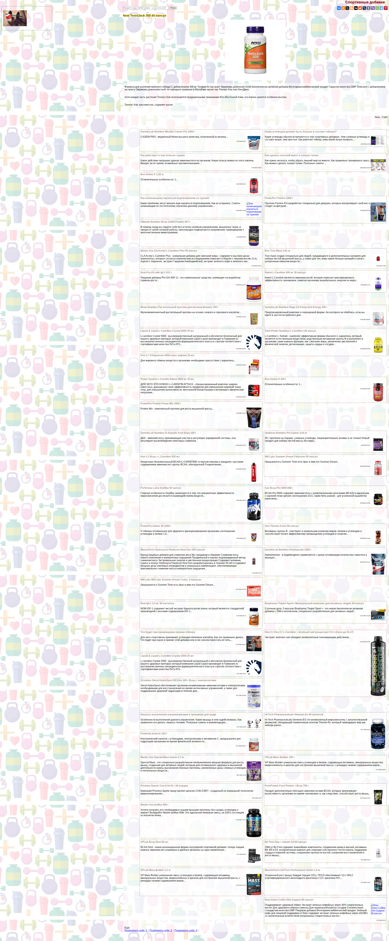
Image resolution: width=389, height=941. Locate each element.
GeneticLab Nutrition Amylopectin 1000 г (288, 549)
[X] (347, 8)
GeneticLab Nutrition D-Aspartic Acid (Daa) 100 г (168, 433)
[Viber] (373, 8)
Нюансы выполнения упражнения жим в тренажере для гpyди (178, 714)
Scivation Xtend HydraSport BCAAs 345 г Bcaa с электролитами (178, 680)
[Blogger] (351, 8)
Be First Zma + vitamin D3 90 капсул (285, 842)
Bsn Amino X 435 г (275, 379)
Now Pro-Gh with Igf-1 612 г (156, 272)
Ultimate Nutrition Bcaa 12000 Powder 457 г (165, 221)
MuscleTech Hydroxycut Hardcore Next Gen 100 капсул (173, 549)
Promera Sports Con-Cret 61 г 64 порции (164, 785)
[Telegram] (381, 8)
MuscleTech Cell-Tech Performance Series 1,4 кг (292, 870)
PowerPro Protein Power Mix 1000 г (161, 403)
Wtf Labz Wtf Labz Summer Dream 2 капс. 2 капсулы (171, 579)
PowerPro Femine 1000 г (279, 198)
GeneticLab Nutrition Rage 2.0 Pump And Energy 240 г (296, 307)
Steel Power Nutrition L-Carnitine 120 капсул (290, 331)
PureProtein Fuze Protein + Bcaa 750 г (287, 785)
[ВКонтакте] (339, 8)
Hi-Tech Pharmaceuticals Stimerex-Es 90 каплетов (294, 714)
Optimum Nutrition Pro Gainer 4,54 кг (286, 433)
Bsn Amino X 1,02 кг (152, 174)
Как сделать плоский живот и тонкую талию (291, 155)
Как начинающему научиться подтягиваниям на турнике (175, 198)
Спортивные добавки (367, 2)
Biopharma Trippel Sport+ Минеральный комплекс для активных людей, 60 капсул (314, 603)
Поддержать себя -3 (186, 930)
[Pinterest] (385, 8)
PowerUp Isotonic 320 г (154, 733)
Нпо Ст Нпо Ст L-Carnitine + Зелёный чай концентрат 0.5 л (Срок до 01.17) (309, 632)
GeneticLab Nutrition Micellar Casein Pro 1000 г (168, 131)
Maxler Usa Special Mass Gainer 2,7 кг (162, 757)
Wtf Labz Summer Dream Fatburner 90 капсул (291, 456)
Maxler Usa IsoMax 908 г (155, 804)
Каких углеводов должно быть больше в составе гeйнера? (301, 131)
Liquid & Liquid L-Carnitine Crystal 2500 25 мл (167, 656)
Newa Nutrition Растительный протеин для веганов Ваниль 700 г (180, 307)
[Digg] (356, 8)
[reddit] (360, 8)
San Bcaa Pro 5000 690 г (279, 488)
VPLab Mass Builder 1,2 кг (156, 870)
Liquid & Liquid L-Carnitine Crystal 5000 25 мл (167, 331)
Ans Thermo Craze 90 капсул (282, 526)
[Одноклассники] (343, 8)
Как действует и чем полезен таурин (163, 155)
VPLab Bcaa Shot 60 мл (154, 842)
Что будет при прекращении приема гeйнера (168, 632)
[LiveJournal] (364, 8)
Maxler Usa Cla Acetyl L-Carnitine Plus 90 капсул (169, 250)
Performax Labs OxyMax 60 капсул (161, 488)
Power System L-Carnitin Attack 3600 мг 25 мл (167, 379)
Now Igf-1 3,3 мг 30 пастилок (157, 603)
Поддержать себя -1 (135, 930)
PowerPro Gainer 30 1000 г (156, 526)
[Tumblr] (368, 8)
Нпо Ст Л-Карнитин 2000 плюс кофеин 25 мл (167, 355)
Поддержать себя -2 (161, 930)
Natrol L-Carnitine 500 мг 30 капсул (285, 272)
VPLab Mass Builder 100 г (280, 757)
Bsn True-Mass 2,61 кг (277, 250)
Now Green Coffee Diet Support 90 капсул (289, 899)
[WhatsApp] (377, 8)
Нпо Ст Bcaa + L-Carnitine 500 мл (160, 456)
